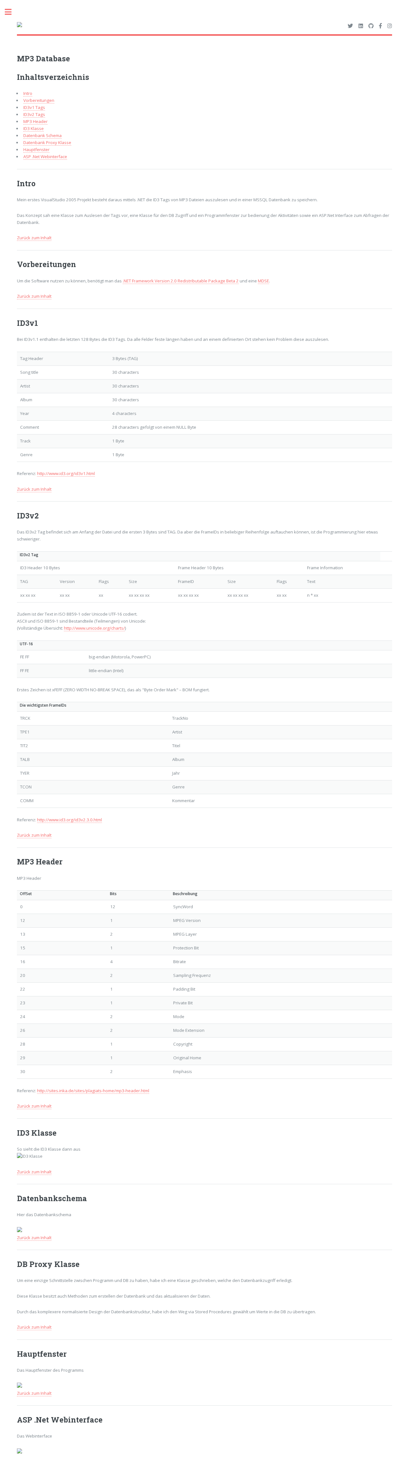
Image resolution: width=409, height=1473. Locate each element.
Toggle (11, 12)
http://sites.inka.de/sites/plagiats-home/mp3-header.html (93, 1090)
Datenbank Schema (42, 135)
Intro (27, 93)
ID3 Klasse (33, 128)
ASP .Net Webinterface (45, 156)
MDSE (263, 281)
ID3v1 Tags (34, 107)
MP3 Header (35, 121)
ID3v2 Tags (34, 114)
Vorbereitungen (38, 100)
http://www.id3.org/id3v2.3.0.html (69, 820)
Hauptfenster (36, 149)
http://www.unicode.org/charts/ (94, 628)
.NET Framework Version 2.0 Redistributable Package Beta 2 (181, 281)
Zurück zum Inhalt (34, 238)
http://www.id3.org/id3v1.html (66, 473)
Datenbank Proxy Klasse (47, 142)
